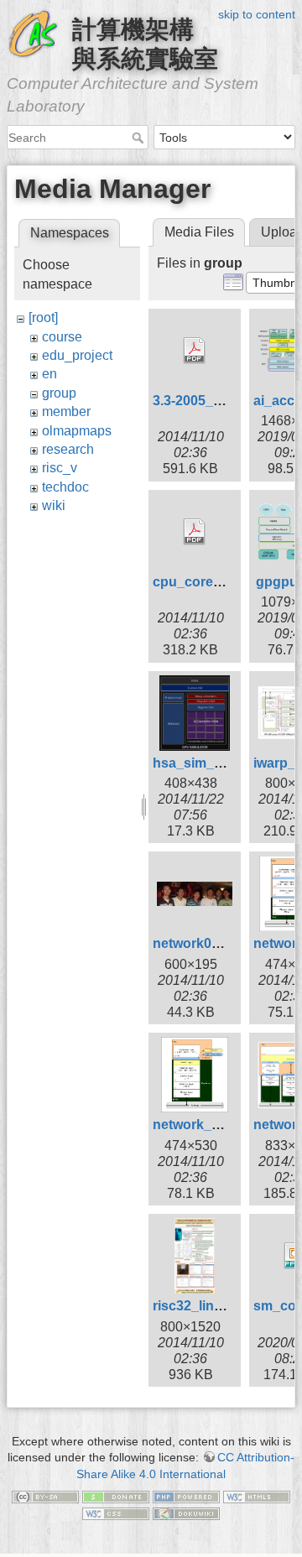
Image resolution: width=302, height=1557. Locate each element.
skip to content (256, 14)
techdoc (65, 487)
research (68, 449)
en (49, 374)
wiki (53, 505)
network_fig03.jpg (209, 1124)
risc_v (59, 468)
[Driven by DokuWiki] (186, 1512)
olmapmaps (77, 431)
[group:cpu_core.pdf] (195, 532)
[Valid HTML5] (256, 1496)
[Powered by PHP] (186, 1496)
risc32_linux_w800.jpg (223, 1306)
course (62, 337)
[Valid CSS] (115, 1512)
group (59, 393)
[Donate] (115, 1496)
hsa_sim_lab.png (207, 763)
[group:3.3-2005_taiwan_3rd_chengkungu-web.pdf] (195, 350)
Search (140, 137)
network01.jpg (197, 943)
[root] (43, 317)
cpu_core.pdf (195, 582)
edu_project (77, 355)
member (66, 411)
